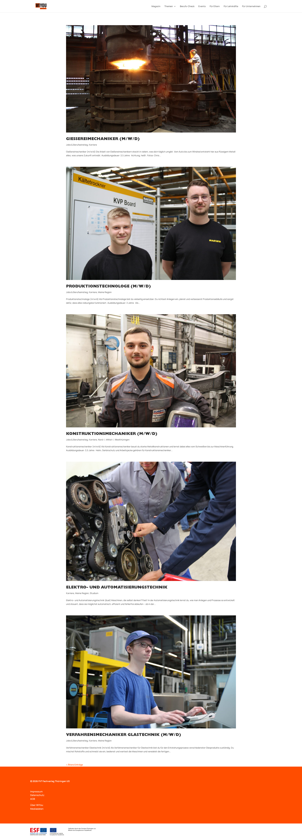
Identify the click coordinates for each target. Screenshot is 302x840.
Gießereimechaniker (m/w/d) (103, 139)
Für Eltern (215, 6)
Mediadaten (36, 808)
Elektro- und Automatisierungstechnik (117, 588)
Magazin (155, 6)
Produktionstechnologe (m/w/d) (108, 287)
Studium (94, 593)
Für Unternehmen (251, 6)
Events (202, 6)
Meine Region (105, 292)
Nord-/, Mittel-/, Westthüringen (113, 439)
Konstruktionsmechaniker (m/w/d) (111, 434)
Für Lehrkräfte (231, 6)
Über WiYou (36, 805)
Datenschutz (37, 795)
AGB (32, 799)
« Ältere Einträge (74, 764)
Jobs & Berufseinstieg (77, 144)
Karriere (93, 144)
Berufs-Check (187, 6)
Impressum (36, 791)
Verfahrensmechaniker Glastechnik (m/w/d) (123, 735)
